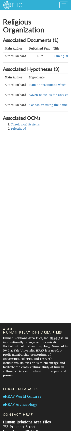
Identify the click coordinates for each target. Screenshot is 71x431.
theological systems (25, 124)
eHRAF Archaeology (20, 404)
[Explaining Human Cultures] (11, 5)
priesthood (18, 128)
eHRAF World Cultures (22, 396)
